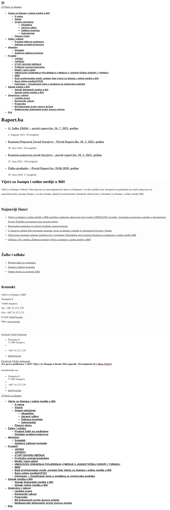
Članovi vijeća (22, 36)
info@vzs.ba (16, 317)
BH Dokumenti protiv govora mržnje (34, 106)
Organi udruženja (24, 22)
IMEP (17, 75)
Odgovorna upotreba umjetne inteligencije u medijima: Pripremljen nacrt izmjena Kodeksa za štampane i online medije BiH (72, 235)
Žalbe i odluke (15, 39)
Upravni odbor (29, 27)
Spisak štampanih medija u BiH (31, 89)
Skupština (26, 25)
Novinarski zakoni (24, 101)
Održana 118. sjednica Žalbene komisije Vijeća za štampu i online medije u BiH (49, 239)
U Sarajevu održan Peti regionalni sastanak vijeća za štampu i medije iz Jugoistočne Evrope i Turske (60, 230)
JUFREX (19, 58)
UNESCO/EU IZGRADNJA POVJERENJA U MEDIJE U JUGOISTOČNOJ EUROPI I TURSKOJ (62, 73)
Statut (18, 19)
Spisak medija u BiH (19, 87)
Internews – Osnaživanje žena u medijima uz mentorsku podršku (50, 84)
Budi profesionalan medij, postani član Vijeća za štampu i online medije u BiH (57, 78)
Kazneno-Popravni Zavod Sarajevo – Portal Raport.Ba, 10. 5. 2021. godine (56, 141)
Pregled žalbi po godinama (29, 41)
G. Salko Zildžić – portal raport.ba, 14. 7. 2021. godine (43, 128)
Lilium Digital (104, 364)
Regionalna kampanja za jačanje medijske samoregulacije (38, 226)
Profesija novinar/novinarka (30, 67)
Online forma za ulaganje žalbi (24, 271)
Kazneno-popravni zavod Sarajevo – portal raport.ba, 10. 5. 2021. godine (55, 155)
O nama (19, 16)
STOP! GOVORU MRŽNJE (28, 64)
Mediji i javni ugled (25, 70)
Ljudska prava (22, 98)
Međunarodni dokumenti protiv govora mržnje (40, 109)
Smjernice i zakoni (18, 95)
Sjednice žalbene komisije (29, 53)
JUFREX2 (19, 61)
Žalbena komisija (30, 30)
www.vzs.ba (13, 321)
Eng (10, 112)
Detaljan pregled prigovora (29, 44)
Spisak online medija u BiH (29, 92)
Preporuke (20, 104)
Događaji (19, 50)
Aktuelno (13, 47)
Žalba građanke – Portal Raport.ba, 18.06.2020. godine (43, 168)
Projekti (12, 56)
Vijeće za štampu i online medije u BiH (29, 13)
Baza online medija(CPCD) (29, 81)
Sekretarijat (27, 33)
